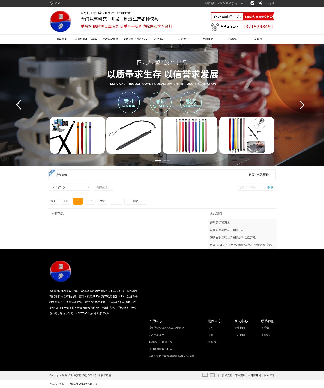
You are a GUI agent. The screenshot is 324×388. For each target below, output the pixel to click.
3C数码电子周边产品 (135, 39)
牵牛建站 (240, 375)
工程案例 (232, 39)
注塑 (210, 335)
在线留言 (266, 335)
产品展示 (159, 39)
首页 (251, 174)
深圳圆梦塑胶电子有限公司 (227, 229)
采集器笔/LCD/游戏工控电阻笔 (166, 327)
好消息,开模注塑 (220, 222)
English (270, 3)
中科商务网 (254, 375)
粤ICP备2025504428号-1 (83, 383)
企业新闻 (239, 327)
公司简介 (183, 39)
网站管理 (269, 375)
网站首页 (61, 39)
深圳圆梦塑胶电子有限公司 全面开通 (233, 237)
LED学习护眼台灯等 (160, 349)
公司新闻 (208, 39)
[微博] (252, 4)
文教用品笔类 (110, 39)
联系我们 (256, 39)
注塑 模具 (213, 342)
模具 (210, 327)
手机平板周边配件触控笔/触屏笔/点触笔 (171, 356)
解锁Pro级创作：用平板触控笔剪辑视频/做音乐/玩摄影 (243, 244)
